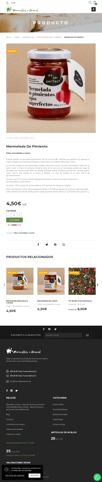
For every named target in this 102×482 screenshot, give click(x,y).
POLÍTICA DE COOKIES (14, 475)
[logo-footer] (23, 351)
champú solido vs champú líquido (20, 455)
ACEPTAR (34, 475)
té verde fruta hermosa (80, 301)
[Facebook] (44, 329)
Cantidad (11, 211)
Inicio (8, 37)
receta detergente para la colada (20, 443)
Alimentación (28, 37)
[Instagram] (50, 329)
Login (13, 3)
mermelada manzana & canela (17, 302)
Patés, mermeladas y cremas (49, 37)
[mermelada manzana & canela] (19, 281)
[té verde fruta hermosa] (82, 281)
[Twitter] (57, 329)
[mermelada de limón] (51, 281)
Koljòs (47, 477)
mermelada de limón (47, 301)
